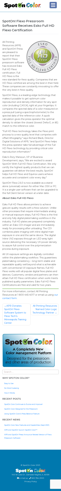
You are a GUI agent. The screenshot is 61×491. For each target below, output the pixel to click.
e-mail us (23, 478)
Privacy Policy (30, 481)
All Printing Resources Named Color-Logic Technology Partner (45, 309)
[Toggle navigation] (53, 5)
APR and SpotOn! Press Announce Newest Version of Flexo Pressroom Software (28, 436)
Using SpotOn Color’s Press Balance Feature (21, 414)
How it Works (9, 393)
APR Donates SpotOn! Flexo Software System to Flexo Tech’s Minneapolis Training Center (15, 314)
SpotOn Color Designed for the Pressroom (21, 409)
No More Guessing (11, 388)
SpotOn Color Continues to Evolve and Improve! (23, 404)
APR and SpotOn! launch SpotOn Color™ (20, 430)
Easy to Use (8, 383)
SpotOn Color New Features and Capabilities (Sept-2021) (26, 425)
